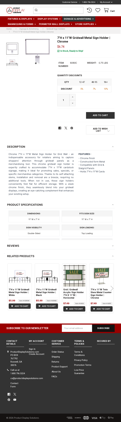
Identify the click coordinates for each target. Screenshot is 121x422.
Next (112, 288)
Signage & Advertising (77, 19)
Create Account (36, 354)
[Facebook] (59, 128)
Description (16, 146)
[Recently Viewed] (90, 10)
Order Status (58, 352)
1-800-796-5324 (88, 2)
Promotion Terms (82, 365)
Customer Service (69, 2)
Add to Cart (21, 306)
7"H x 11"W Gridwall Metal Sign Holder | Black (46, 292)
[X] (65, 128)
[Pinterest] (71, 128)
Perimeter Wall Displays (54, 24)
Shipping (56, 356)
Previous (9, 288)
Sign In (32, 349)
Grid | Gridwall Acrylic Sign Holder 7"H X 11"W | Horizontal (73, 293)
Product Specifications (25, 204)
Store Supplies (84, 24)
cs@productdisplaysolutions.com (26, 378)
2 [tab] (39, 63)
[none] (12, 49)
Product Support (60, 366)
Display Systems (48, 19)
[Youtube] (14, 399)
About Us (56, 371)
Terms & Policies (79, 342)
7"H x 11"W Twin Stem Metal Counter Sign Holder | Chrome (101, 293)
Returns (55, 361)
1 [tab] (36, 63)
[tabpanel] (37, 51)
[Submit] (36, 10)
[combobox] (58, 10)
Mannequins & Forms (20, 24)
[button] (100, 130)
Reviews (13, 245)
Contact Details (11, 342)
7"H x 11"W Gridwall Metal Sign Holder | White (19, 292)
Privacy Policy (81, 360)
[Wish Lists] (98, 10)
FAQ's (54, 376)
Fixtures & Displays (20, 19)
